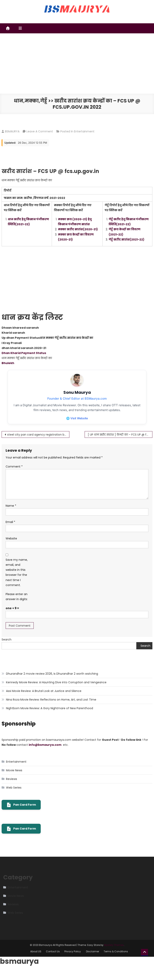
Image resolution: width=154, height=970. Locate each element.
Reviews (11, 779)
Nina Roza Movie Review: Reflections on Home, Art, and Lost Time (51, 700)
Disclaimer (92, 951)
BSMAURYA (12, 131)
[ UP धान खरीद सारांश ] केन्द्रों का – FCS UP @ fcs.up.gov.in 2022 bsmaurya (120, 435)
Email (10, 522)
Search (6, 639)
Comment (14, 467)
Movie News (14, 770)
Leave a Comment (39, 131)
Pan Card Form (24, 805)
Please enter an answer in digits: (17, 596)
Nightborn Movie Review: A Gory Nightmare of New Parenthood (49, 708)
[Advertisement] (77, 63)
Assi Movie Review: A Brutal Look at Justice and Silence (43, 691)
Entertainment (84, 131)
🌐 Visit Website (77, 418)
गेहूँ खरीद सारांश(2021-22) (126, 239)
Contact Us (53, 951)
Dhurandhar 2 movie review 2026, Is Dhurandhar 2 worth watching (52, 674)
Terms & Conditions (116, 951)
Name (11, 506)
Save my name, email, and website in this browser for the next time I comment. (17, 572)
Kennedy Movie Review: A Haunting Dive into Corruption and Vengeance (56, 682)
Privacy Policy (72, 951)
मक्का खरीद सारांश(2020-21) (78, 229)
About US (35, 951)
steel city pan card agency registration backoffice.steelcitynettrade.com (38, 435)
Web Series (13, 788)
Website (11, 538)
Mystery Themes (114, 945)
